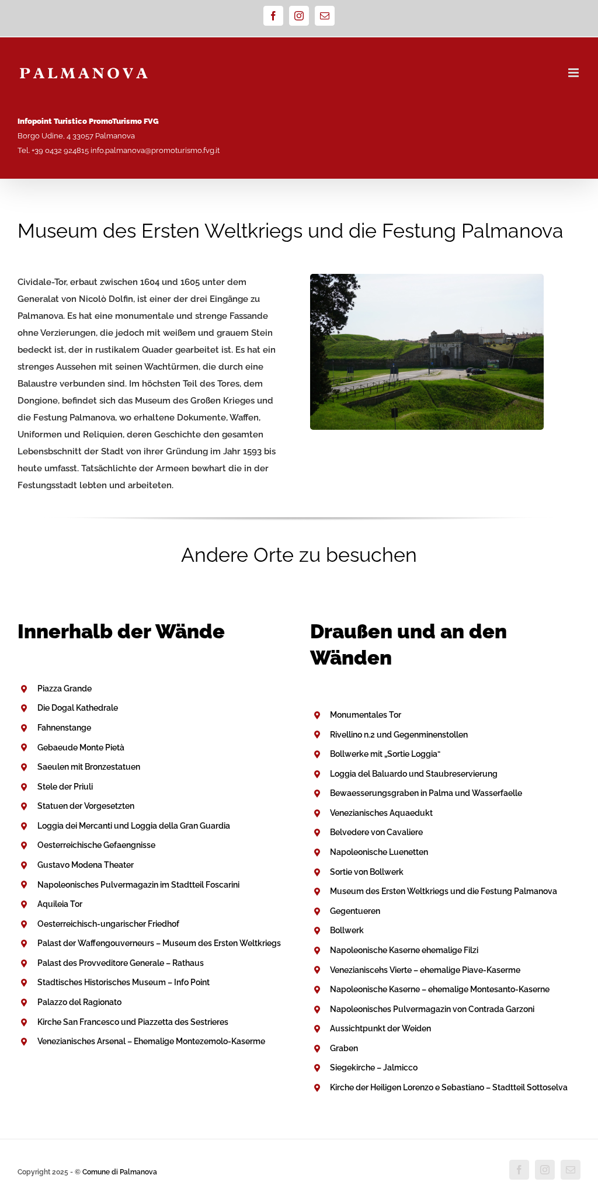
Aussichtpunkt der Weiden (380, 1028)
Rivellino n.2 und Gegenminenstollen (399, 734)
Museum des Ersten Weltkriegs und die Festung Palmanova (443, 891)
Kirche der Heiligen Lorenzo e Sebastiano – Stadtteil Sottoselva (449, 1087)
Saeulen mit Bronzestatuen (88, 766)
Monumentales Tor (365, 714)
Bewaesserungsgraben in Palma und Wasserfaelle (426, 793)
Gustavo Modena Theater (85, 865)
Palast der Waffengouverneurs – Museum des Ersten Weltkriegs (159, 943)
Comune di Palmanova (119, 1172)
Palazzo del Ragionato (79, 1002)
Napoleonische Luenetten (379, 852)
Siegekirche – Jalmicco (374, 1067)
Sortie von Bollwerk (367, 872)
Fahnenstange (64, 727)
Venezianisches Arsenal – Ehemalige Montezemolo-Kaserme (151, 1041)
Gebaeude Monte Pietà (80, 747)
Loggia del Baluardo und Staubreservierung (414, 773)
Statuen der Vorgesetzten (85, 806)
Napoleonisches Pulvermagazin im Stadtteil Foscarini (138, 884)
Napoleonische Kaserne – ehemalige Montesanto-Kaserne (440, 989)
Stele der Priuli (65, 786)
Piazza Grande (64, 688)
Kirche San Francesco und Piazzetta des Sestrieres (132, 1022)
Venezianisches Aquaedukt (381, 813)
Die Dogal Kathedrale (77, 707)
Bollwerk (347, 930)
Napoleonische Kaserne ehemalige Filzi (404, 950)
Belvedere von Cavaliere (376, 832)
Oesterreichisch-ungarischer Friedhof (108, 924)
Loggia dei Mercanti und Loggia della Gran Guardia (133, 825)
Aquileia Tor (59, 904)
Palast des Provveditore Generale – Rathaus (120, 963)
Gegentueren (355, 911)
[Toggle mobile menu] (574, 73)
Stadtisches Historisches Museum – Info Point (123, 982)
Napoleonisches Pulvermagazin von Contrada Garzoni (432, 1009)
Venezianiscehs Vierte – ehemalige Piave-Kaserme (425, 970)
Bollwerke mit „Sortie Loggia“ (385, 754)
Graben (344, 1048)
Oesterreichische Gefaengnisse (96, 845)
